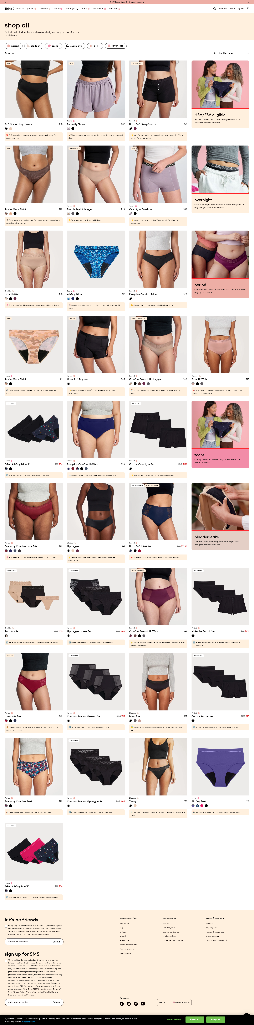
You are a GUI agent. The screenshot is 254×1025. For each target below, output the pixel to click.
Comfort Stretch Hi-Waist (144, 631)
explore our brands (171, 932)
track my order (212, 936)
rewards (123, 936)
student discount (127, 949)
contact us (124, 923)
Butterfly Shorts (76, 124)
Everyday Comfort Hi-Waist (83, 464)
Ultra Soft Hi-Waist (140, 546)
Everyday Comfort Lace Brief (21, 546)
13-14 (99, 114)
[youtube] (143, 1004)
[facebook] (122, 1004)
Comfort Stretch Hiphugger (145, 379)
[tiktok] (136, 1004)
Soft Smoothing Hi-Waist (19, 124)
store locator (125, 953)
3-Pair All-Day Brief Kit (18, 886)
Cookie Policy (28, 1022)
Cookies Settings (174, 1019)
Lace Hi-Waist (13, 294)
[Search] (214, 8)
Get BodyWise (169, 928)
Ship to (162, 1002)
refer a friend (125, 940)
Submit (56, 942)
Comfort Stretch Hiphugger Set (85, 801)
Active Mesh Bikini (15, 209)
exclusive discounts (128, 945)
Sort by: (218, 53)
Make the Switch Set (203, 631)
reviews (123, 932)
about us (166, 923)
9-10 (87, 114)
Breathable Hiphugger (80, 209)
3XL (44, 284)
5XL (56, 284)
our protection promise (173, 940)
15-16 (104, 114)
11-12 (93, 114)
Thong (133, 801)
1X (39, 114)
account (209, 923)
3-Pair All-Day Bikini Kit (18, 464)
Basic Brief (135, 716)
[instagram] (129, 1004)
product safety (169, 936)
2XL (39, 284)
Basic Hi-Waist (200, 379)
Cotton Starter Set (202, 716)
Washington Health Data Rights (40, 992)
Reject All (194, 1019)
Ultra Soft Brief (13, 716)
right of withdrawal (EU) (216, 940)
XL (34, 114)
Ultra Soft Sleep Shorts (142, 124)
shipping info (211, 928)
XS (11, 114)
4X (56, 114)
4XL (50, 284)
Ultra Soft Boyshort (78, 379)
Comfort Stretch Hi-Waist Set (84, 716)
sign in (241, 9)
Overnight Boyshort (140, 209)
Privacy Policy (36, 931)
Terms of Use (23, 931)
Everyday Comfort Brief (18, 801)
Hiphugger (73, 546)
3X (50, 114)
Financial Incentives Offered (36, 934)
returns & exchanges (215, 932)
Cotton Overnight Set (141, 464)
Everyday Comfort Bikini (143, 294)
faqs (121, 928)
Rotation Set (12, 631)
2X (45, 114)
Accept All (215, 1019)
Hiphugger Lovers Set (79, 631)
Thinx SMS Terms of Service (40, 989)
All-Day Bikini (75, 294)
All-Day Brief (199, 801)
